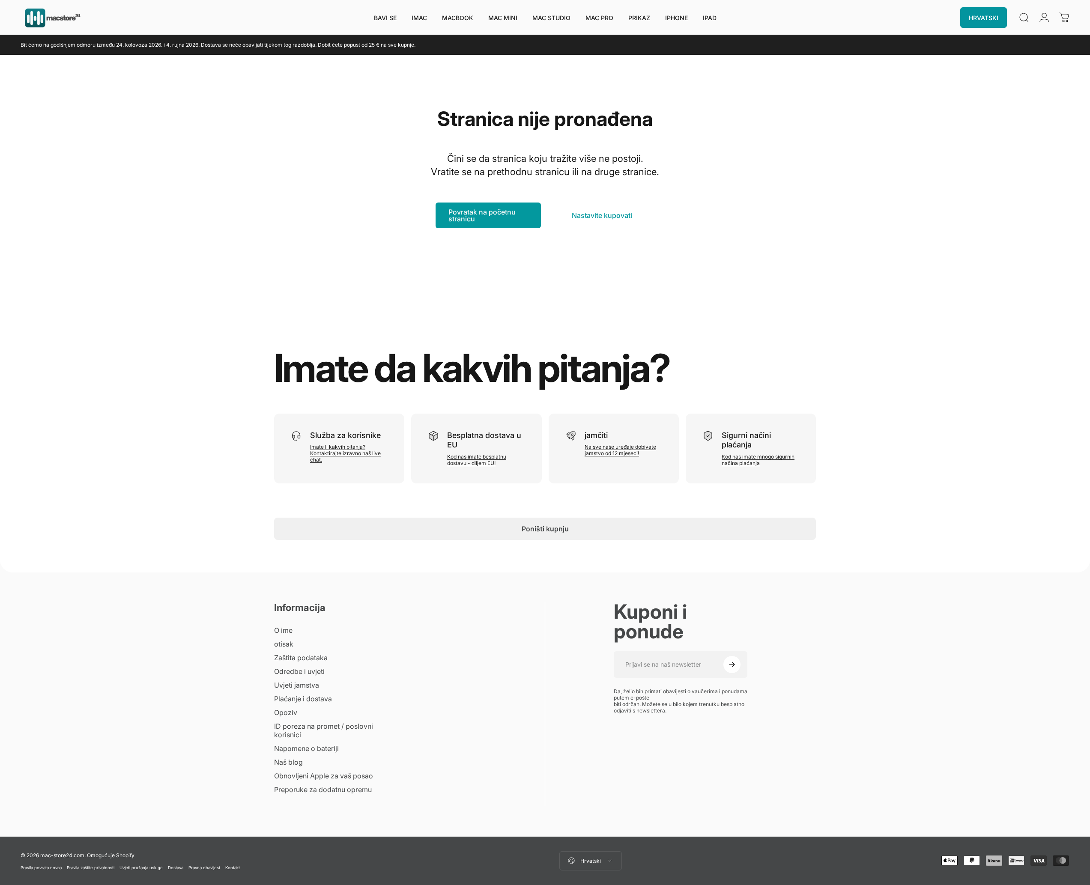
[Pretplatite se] (732, 664)
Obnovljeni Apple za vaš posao (323, 776)
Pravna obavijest (204, 867)
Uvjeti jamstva (296, 685)
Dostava (175, 867)
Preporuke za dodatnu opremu (323, 789)
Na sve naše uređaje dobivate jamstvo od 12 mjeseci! (620, 450)
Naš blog (288, 762)
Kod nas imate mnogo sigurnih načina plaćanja (758, 459)
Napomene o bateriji (306, 748)
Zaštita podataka (301, 657)
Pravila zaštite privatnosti (90, 867)
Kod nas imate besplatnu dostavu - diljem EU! (476, 459)
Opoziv (285, 712)
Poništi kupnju (545, 528)
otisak (283, 644)
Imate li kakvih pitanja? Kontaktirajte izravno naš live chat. (345, 453)
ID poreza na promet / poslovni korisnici (323, 730)
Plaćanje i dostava (303, 698)
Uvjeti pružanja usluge (141, 867)
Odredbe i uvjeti (299, 671)
